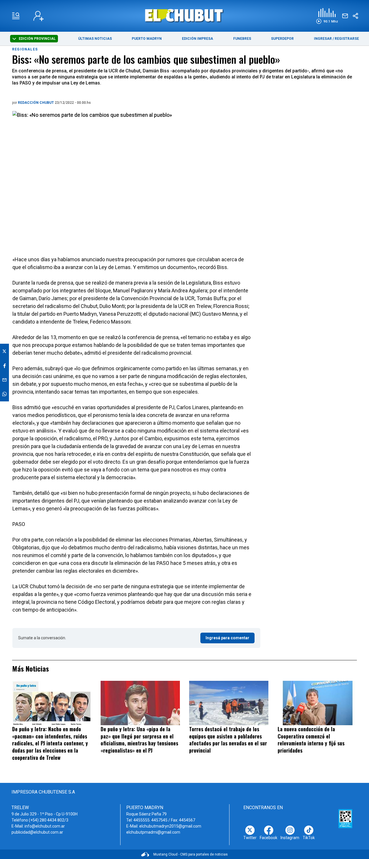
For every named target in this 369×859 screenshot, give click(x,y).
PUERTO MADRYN (147, 39)
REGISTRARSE (347, 39)
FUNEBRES (242, 39)
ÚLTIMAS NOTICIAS (95, 39)
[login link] (38, 16)
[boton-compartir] (355, 16)
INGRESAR (323, 39)
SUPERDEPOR (282, 39)
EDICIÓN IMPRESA (197, 39)
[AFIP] (345, 818)
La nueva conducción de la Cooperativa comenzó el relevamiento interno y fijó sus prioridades (311, 739)
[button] (327, 16)
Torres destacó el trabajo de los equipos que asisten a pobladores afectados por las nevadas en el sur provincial (228, 739)
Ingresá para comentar (227, 638)
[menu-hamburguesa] (15, 16)
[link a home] (184, 15)
